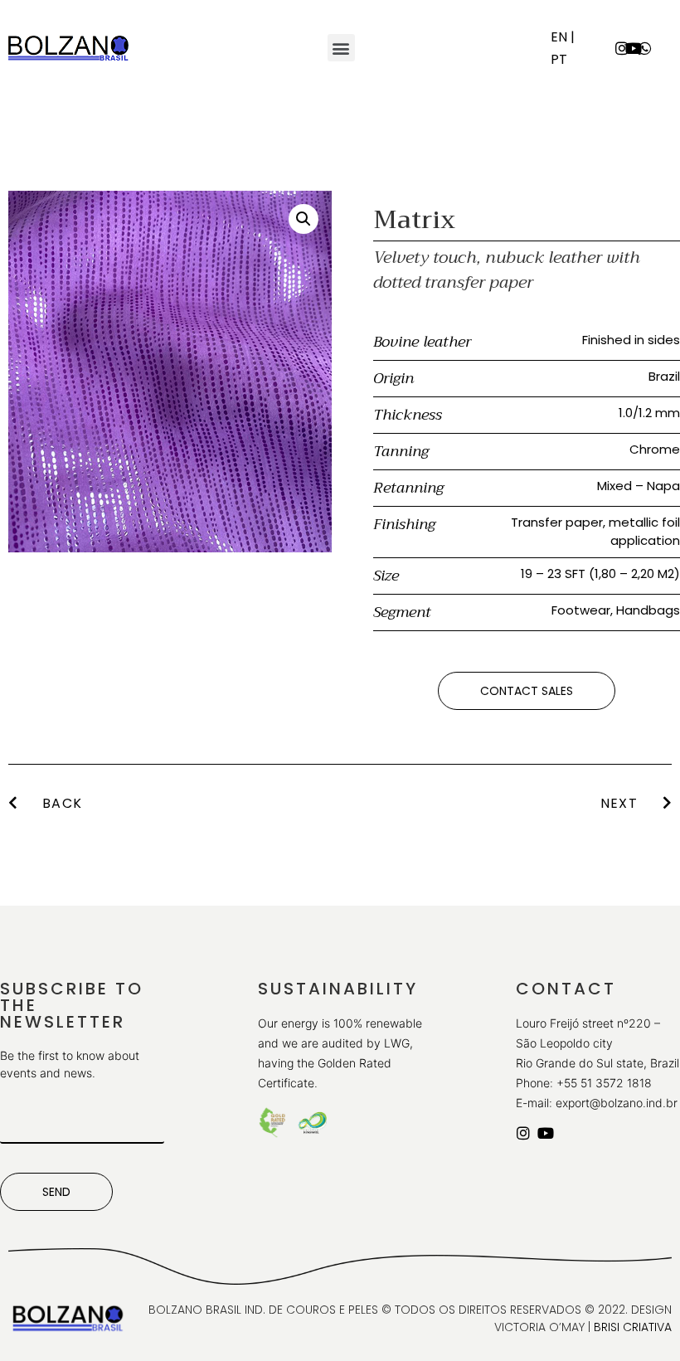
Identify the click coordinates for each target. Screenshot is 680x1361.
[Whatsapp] (645, 48)
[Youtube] (633, 48)
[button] (341, 47)
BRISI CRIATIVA (633, 1327)
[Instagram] (622, 48)
